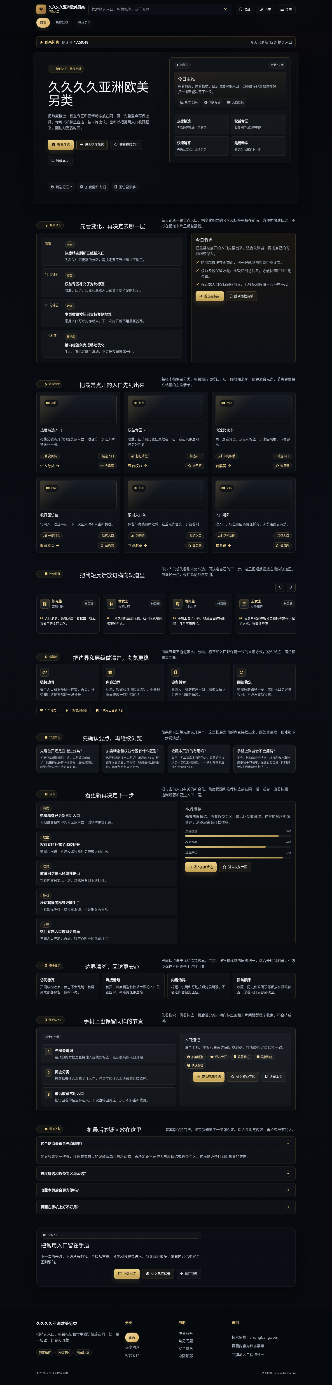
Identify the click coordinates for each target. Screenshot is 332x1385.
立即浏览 (135, 545)
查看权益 (135, 465)
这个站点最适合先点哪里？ (62, 1143)
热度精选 (62, 22)
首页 (43, 22)
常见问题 (185, 1340)
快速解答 (185, 1333)
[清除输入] (225, 9)
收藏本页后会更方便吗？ (60, 1190)
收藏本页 (47, 545)
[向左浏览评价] (279, 587)
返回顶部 (185, 1355)
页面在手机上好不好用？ (60, 1206)
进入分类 (47, 465)
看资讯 (220, 545)
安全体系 (185, 1348)
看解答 (220, 465)
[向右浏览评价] (291, 587)
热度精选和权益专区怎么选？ (64, 1173)
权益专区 (84, 22)
